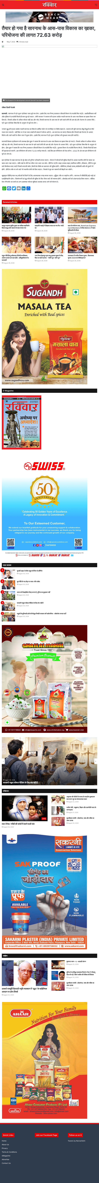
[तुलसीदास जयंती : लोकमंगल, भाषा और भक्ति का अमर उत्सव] (58, 821)
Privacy (5, 1148)
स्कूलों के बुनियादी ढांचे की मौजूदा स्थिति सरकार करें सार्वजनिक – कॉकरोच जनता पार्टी (41, 614)
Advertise (5, 1159)
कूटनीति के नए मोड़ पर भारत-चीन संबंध (28, 581)
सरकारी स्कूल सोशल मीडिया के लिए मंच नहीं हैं (30, 603)
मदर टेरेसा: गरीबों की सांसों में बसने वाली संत (18, 824)
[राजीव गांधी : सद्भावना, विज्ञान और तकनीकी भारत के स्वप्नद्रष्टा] (58, 810)
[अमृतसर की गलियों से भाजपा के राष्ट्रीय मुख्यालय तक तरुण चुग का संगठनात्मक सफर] (58, 799)
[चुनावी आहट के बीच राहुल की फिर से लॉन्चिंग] (8, 574)
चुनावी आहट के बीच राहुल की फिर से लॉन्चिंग (29, 571)
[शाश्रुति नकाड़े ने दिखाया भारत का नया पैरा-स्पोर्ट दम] (49, 215)
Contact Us (6, 1163)
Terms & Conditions (9, 1152)
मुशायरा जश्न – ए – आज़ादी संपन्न (76, 961)
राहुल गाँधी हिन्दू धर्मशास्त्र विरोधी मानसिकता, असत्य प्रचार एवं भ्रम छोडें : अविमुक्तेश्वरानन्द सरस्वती (15, 257)
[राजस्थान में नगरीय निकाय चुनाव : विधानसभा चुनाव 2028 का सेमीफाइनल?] (82, 245)
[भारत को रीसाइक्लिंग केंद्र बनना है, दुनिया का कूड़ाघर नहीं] (8, 595)
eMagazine (6, 1156)
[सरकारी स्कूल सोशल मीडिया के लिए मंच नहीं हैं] (8, 606)
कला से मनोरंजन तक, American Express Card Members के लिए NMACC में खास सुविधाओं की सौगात (82, 228)
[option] (49, 761)
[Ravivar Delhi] (49, 4)
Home (4, 1141)
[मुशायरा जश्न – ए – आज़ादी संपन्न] (58, 964)
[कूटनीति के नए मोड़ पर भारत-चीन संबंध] (8, 584)
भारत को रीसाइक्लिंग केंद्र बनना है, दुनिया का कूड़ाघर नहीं (33, 592)
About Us (5, 1144)
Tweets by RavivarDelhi (76, 1141)
